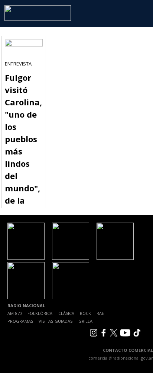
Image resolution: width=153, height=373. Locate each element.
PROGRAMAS (20, 321)
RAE (100, 313)
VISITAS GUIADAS (55, 321)
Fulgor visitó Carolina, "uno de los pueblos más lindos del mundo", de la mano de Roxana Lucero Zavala (23, 163)
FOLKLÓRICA (39, 313)
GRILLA (85, 321)
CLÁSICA (66, 313)
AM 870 (14, 313)
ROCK (85, 313)
